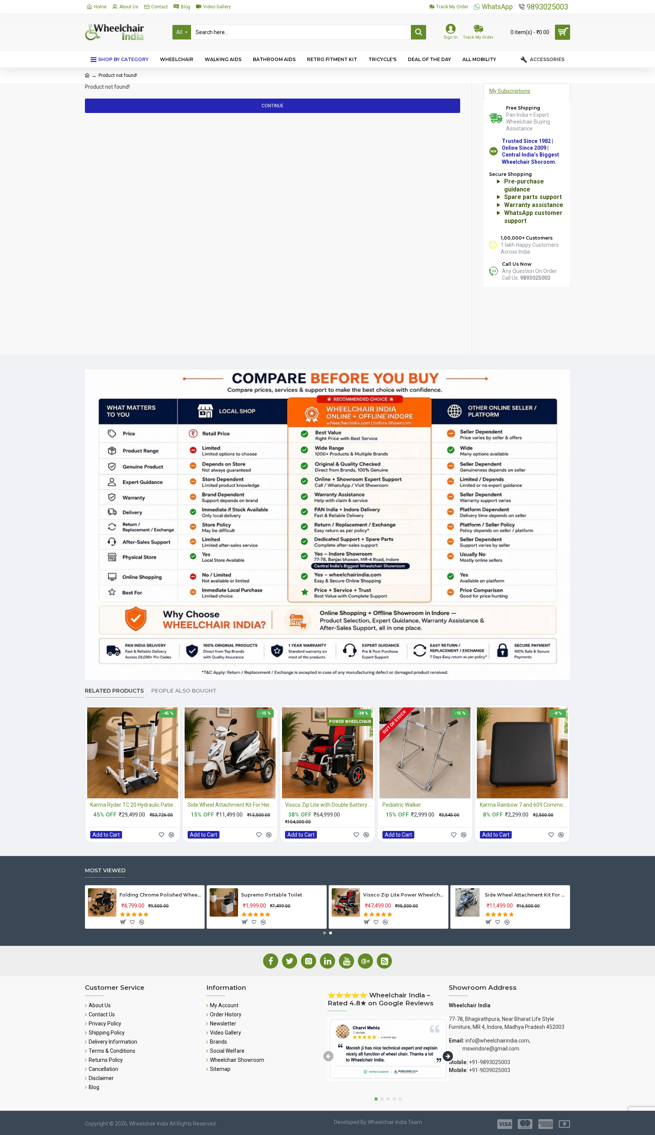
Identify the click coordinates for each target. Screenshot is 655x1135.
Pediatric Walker (401, 805)
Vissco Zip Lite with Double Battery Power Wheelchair (329, 805)
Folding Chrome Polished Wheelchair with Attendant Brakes (160, 895)
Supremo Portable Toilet (271, 895)
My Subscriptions (509, 91)
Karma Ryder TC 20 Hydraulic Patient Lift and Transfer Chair (134, 805)
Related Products (114, 691)
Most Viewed (105, 870)
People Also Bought (183, 691)
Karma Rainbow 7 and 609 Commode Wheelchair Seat (524, 805)
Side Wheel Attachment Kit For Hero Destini (232, 805)
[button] (324, 932)
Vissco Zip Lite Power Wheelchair (404, 895)
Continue (273, 105)
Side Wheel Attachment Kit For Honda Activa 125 (526, 895)
